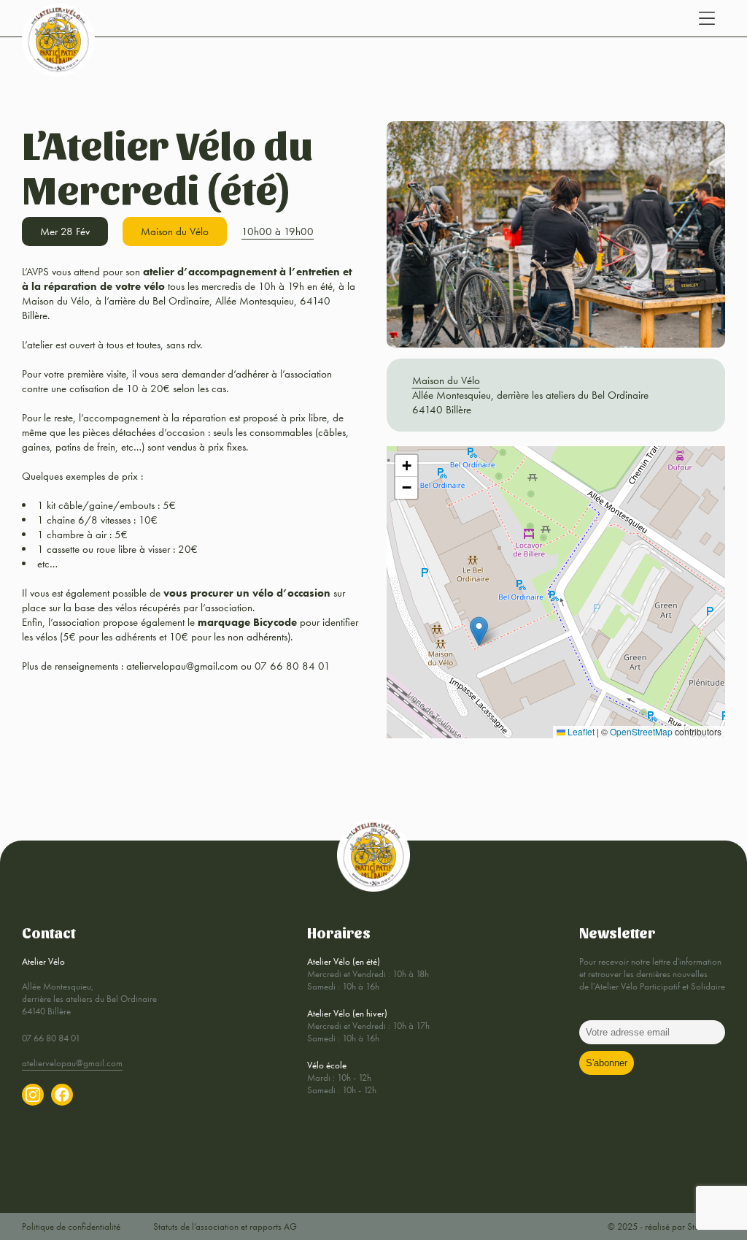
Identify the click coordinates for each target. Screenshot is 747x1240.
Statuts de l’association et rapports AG (225, 1226)
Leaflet (580, 731)
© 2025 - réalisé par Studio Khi (666, 1226)
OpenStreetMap (641, 731)
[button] (479, 631)
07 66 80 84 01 (51, 1038)
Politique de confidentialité (71, 1226)
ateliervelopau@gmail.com (72, 1063)
